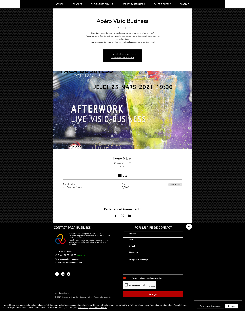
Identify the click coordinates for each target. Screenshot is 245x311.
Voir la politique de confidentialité (92, 307)
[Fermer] (241, 306)
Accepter (232, 306)
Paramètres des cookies (210, 306)
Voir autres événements (122, 57)
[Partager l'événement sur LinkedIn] (129, 216)
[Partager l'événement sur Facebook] (115, 216)
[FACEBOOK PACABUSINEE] (57, 274)
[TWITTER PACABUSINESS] (68, 274)
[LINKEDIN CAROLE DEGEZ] (63, 274)
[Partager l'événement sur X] (122, 216)
